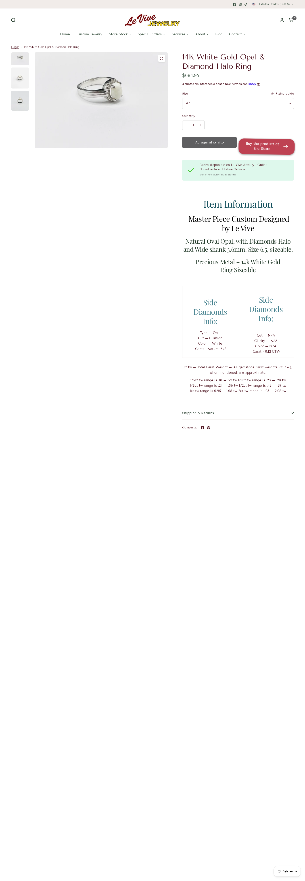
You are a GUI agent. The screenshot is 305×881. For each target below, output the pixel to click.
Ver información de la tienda (218, 174)
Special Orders (150, 34)
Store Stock (118, 34)
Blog (218, 34)
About (200, 34)
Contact (235, 34)
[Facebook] (234, 4)
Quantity (188, 116)
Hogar (15, 46)
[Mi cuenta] (282, 20)
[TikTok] (246, 4)
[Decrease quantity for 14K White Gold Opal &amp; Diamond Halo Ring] (186, 125)
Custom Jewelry (89, 34)
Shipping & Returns (198, 413)
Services (178, 34)
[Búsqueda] (14, 20)
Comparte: (189, 427)
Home (65, 34)
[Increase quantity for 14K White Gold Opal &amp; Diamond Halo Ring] (200, 125)
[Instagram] (240, 4)
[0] (290, 20)
